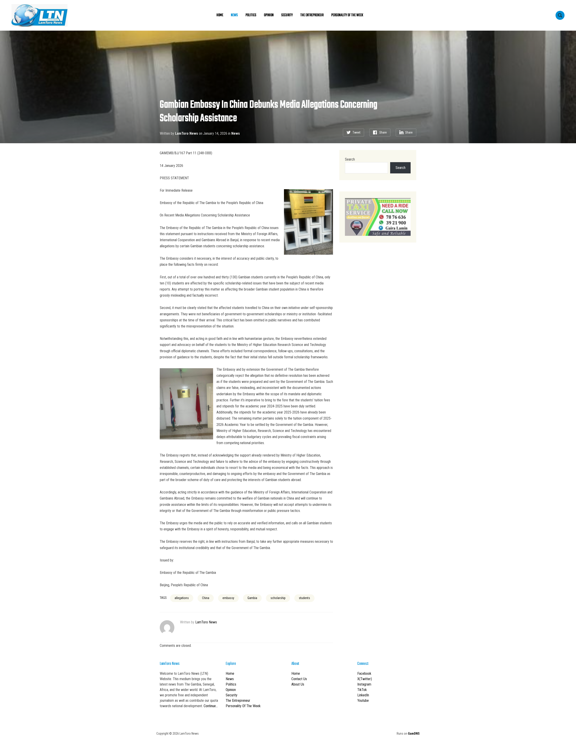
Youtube (363, 700)
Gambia (252, 598)
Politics (250, 15)
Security (287, 15)
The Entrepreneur (312, 15)
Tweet (356, 132)
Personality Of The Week (347, 15)
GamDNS (414, 733)
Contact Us (299, 679)
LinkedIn (363, 695)
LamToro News (186, 133)
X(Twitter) (364, 679)
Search (350, 159)
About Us (297, 684)
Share (383, 132)
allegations (182, 598)
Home (219, 15)
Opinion (269, 15)
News (234, 15)
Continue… (211, 706)
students (304, 598)
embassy (228, 598)
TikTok (362, 690)
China (205, 598)
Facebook (364, 673)
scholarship (278, 598)
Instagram (364, 684)
